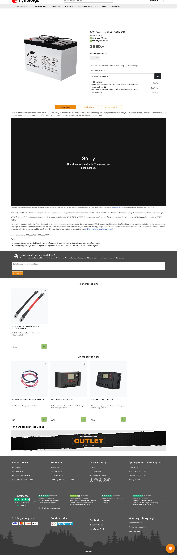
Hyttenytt (69, 6)
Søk (157, 76)
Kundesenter (17, 467)
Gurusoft (88, 551)
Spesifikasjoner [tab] (89, 107)
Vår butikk (56, 6)
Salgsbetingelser (135, 523)
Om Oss (93, 467)
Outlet (103, 6)
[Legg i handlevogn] (44, 419)
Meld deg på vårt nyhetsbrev (62, 479)
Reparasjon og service (87, 6)
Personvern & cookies (137, 527)
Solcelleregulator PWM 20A (62, 399)
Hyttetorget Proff (97, 529)
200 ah (95, 57)
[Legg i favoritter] (45, 364)
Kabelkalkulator (57, 475)
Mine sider (55, 467)
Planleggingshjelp (40, 6)
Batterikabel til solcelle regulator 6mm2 (28, 399)
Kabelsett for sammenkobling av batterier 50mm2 (25, 327)
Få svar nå (17, 273)
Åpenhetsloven (135, 531)
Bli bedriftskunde (96, 525)
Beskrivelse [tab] (65, 107)
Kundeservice (17, 471)
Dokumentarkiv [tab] (111, 107)
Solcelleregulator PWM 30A (102, 399)
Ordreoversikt (56, 471)
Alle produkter (22, 6)
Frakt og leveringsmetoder (22, 479)
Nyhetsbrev (115, 6)
